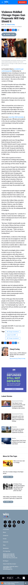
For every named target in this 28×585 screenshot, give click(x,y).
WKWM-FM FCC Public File (9, 556)
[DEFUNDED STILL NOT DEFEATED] (14, 379)
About (4, 532)
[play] (2, 583)
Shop (4, 545)
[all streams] (26, 583)
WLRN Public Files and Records (10, 557)
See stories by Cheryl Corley (17, 358)
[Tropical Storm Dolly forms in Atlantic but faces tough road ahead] (6, 441)
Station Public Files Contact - (9, 563)
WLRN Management (7, 569)
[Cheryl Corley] (4, 351)
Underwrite (5, 542)
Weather (14, 438)
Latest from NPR (11, 335)
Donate (4, 538)
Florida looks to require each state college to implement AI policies (18, 430)
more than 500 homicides (16, 117)
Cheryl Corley (11, 24)
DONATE (23, 2)
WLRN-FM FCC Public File (8, 555)
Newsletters (6, 548)
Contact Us (5, 535)
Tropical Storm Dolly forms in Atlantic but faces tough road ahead (19, 442)
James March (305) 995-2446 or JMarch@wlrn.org (10, 567)
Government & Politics (17, 401)
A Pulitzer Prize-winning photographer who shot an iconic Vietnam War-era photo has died (19, 487)
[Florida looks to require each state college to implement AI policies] (6, 429)
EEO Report (5, 561)
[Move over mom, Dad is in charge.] (8, 463)
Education (14, 427)
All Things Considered (13, 331)
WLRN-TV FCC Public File (8, 554)
